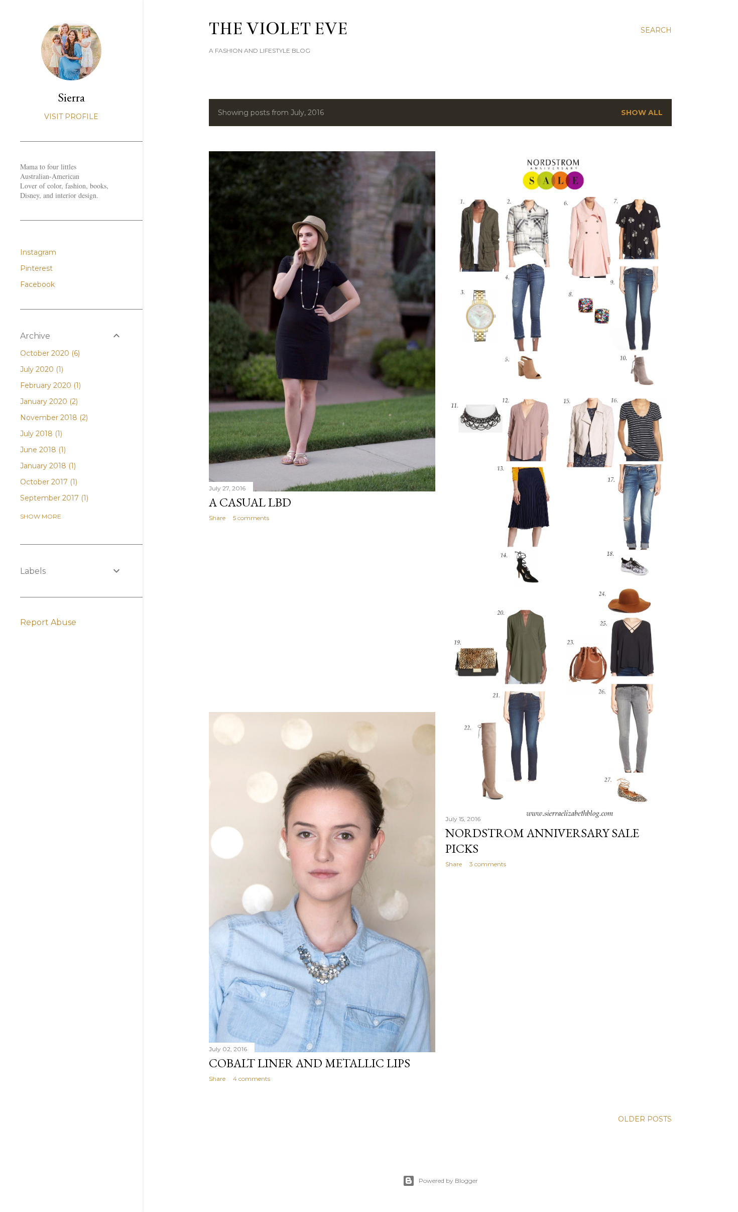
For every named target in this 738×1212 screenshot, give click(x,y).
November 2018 (53, 417)
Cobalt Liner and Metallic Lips (309, 1063)
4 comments (251, 1078)
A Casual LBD (250, 502)
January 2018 (47, 465)
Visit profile (71, 116)
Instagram (38, 252)
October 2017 (47, 481)
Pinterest (36, 268)
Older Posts (645, 1119)
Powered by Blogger (448, 1180)
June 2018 (42, 449)
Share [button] (217, 518)
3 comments (487, 864)
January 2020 (48, 401)
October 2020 (49, 353)
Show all (642, 112)
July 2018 (40, 433)
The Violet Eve (278, 29)
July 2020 (40, 369)
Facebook (37, 284)
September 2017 (53, 497)
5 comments (251, 518)
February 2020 (49, 385)
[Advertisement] (322, 617)
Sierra (71, 97)
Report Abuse (48, 622)
